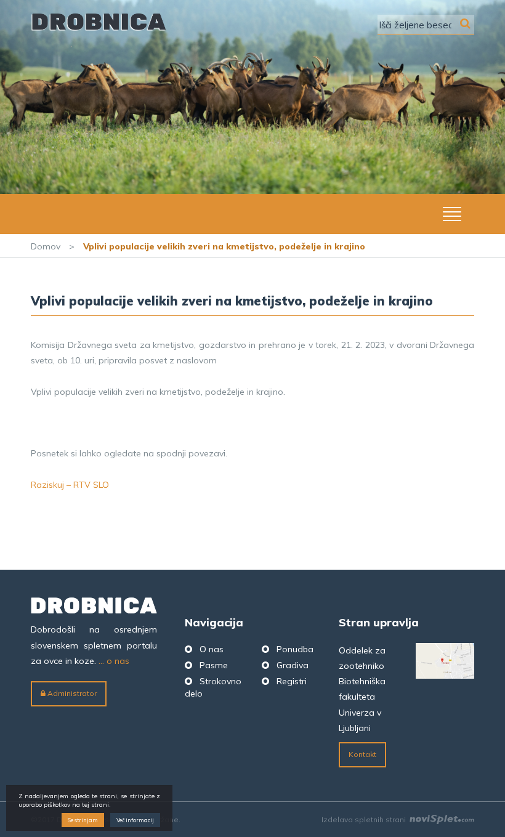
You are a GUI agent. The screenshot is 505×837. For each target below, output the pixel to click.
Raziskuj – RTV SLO (70, 484)
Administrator (71, 693)
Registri (292, 681)
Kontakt (362, 754)
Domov (45, 246)
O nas (212, 649)
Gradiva (293, 665)
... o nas (114, 660)
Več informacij (135, 820)
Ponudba (295, 649)
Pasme (214, 665)
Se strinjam (83, 820)
